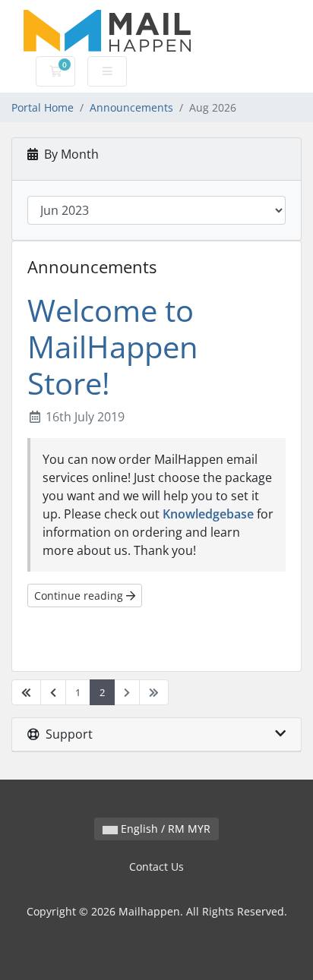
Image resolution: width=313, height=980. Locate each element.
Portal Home (42, 107)
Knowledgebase (208, 514)
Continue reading (80, 595)
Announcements (131, 107)
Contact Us (156, 866)
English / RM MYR (164, 828)
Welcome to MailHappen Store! (112, 346)
